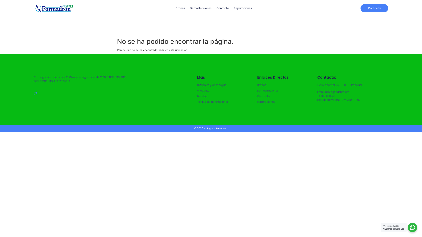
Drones (180, 8)
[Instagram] (36, 93)
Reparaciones (243, 8)
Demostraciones (200, 8)
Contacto (222, 8)
